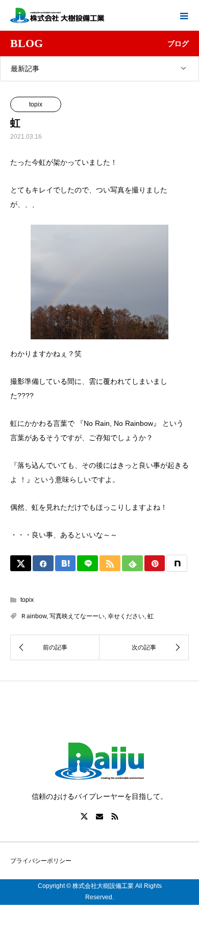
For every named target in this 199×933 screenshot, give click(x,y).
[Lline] (87, 563)
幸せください (126, 616)
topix (35, 104)
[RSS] (114, 816)
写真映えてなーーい (77, 616)
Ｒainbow (33, 616)
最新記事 (25, 68)
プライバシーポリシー (40, 860)
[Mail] (99, 816)
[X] (84, 816)
